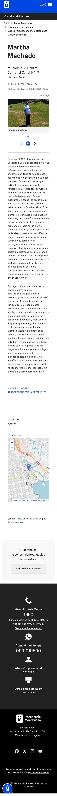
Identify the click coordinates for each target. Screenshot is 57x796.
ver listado (28, 692)
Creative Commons (39, 772)
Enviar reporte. (16, 522)
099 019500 (28, 650)
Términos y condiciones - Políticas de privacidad (28, 785)
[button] (28, 112)
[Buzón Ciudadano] (28, 568)
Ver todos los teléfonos (28, 628)
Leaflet (18, 500)
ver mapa (28, 671)
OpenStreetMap (31, 500)
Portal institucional (17, 16)
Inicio (7, 23)
